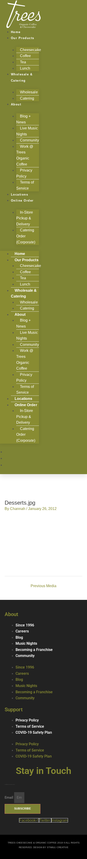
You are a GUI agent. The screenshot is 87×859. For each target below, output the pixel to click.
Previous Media (43, 586)
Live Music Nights (27, 131)
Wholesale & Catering (22, 77)
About (16, 104)
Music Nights (26, 643)
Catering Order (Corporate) (25, 236)
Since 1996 (25, 625)
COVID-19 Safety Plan (34, 732)
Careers (22, 631)
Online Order (22, 200)
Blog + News (23, 119)
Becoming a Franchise (34, 650)
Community (25, 656)
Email (9, 797)
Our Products (22, 38)
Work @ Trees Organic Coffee (24, 155)
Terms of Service (25, 390)
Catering (27, 98)
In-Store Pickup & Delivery (24, 218)
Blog (19, 637)
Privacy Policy (24, 173)
